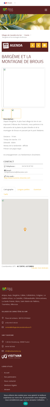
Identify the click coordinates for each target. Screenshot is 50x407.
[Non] (47, 399)
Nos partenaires (10, 377)
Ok (26, 403)
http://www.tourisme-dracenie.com (17, 178)
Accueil (6, 373)
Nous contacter (10, 381)
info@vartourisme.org (13, 351)
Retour (44, 45)
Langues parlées (23, 189)
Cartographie (8, 189)
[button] (25, 230)
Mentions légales (10, 385)
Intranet (7, 389)
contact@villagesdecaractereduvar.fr (18, 327)
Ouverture (37, 189)
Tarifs (6, 194)
